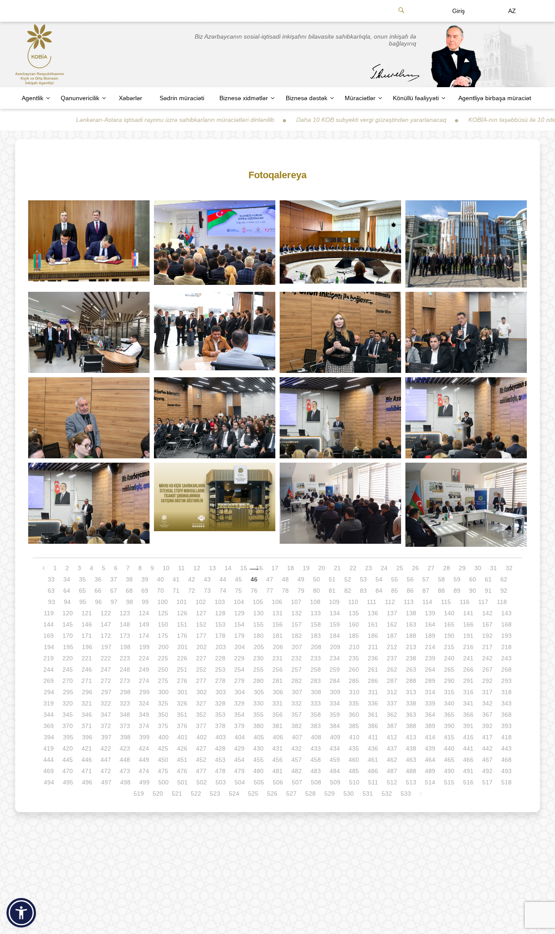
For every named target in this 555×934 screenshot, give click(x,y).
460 (354, 759)
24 (384, 568)
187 (392, 635)
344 (48, 714)
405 (259, 737)
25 (399, 568)
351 (182, 714)
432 (296, 748)
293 (506, 680)
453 (220, 759)
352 (201, 714)
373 (125, 725)
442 (487, 748)
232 (296, 658)
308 (316, 692)
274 (144, 680)
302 (201, 692)
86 (410, 590)
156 (277, 624)
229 (239, 658)
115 (446, 601)
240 (449, 658)
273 (125, 680)
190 (449, 635)
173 (125, 635)
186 (373, 635)
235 (354, 658)
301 (182, 692)
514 (430, 782)
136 (373, 613)
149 (144, 624)
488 (411, 770)
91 (488, 590)
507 (297, 782)
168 (506, 624)
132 (296, 613)
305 (259, 692)
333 (315, 703)
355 (258, 714)
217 (487, 646)
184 (335, 635)
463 (411, 759)
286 (373, 680)
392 (487, 725)
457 (296, 759)
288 (411, 680)
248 (125, 669)
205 (259, 646)
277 (201, 680)
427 (201, 748)
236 (373, 658)
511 (373, 782)
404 (240, 737)
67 (113, 590)
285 (354, 680)
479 (239, 770)
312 (392, 692)
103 (220, 601)
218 (506, 646)
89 (457, 590)
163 (411, 624)
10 (166, 568)
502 (201, 782)
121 (87, 613)
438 (411, 748)
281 (277, 680)
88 (441, 590)
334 (335, 703)
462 (392, 759)
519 (139, 793)
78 (285, 590)
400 (163, 737)
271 (87, 680)
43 (207, 579)
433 (315, 748)
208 (316, 646)
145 (67, 624)
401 (182, 737)
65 (82, 590)
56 (410, 579)
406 (278, 737)
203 (220, 646)
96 (98, 601)
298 (125, 692)
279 (239, 680)
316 (468, 692)
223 (125, 658)
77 (269, 590)
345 (67, 714)
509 (335, 782)
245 (67, 669)
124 (144, 613)
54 (378, 579)
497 (106, 782)
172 (106, 635)
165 (449, 624)
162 (392, 624)
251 (182, 669)
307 (297, 692)
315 (449, 692)
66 (98, 590)
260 (354, 669)
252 (201, 669)
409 (335, 737)
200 (163, 646)
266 (468, 669)
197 (106, 646)
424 (144, 748)
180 (258, 635)
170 (67, 635)
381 (277, 725)
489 (430, 770)
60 (472, 579)
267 (487, 669)
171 (87, 635)
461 (373, 759)
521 (177, 793)
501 (182, 782)
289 (430, 680)
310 (354, 692)
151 (182, 624)
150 (163, 624)
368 (506, 714)
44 (222, 579)
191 (468, 635)
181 (277, 635)
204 (240, 646)
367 (487, 714)
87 (425, 590)
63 (51, 590)
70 (160, 590)
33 (51, 579)
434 (335, 748)
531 (367, 793)
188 (411, 635)
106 (277, 601)
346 (87, 714)
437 (392, 748)
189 (430, 635)
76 (254, 590)
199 (144, 646)
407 (297, 737)
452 (201, 759)
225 (163, 658)
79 (300, 590)
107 (296, 601)
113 (409, 601)
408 (316, 737)
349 (144, 714)
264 (430, 669)
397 (106, 737)
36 (98, 579)
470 (67, 770)
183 (315, 635)
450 (163, 759)
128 (220, 613)
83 (363, 590)
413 (411, 737)
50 (316, 579)
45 (238, 579)
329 (239, 703)
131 (277, 613)
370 (67, 725)
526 (272, 793)
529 (329, 793)
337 (392, 703)
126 (182, 613)
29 (462, 568)
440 (449, 748)
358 (315, 714)
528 (310, 793)
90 (472, 590)
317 (487, 692)
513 (411, 782)
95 (82, 601)
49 (300, 579)
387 (392, 725)
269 (48, 680)
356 (277, 714)
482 (296, 770)
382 (296, 725)
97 (114, 601)
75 (238, 590)
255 (258, 669)
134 (335, 613)
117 (483, 601)
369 (48, 725)
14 (228, 568)
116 (465, 601)
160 (354, 624)
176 (182, 635)
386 (373, 725)
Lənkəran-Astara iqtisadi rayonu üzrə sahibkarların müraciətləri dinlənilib (135, 119)
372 (106, 725)
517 (487, 782)
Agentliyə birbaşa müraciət (494, 98)
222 (106, 658)
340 (449, 703)
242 (487, 658)
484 (335, 770)
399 (144, 737)
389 (430, 725)
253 (220, 669)
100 (162, 601)
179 (239, 635)
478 (220, 770)
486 (373, 770)
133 (315, 613)
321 (87, 703)
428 (220, 748)
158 (315, 624)
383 (315, 725)
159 (335, 624)
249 (144, 669)
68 (129, 590)
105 (258, 601)
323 (125, 703)
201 (182, 646)
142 (487, 613)
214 (430, 646)
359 (335, 714)
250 (163, 669)
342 (487, 703)
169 (48, 635)
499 (144, 782)
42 (191, 579)
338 (411, 703)
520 (158, 793)
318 (506, 692)
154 (239, 624)
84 (378, 590)
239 (430, 658)
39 (144, 579)
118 (502, 601)
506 (278, 782)
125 (163, 613)
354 (239, 714)
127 (201, 613)
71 (176, 590)
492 (487, 770)
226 (182, 658)
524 (234, 793)
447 (106, 759)
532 (387, 793)
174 (144, 635)
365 (449, 714)
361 (373, 714)
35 (82, 579)
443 (506, 748)
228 (220, 658)
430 (258, 748)
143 (506, 613)
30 (477, 568)
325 (163, 703)
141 (468, 613)
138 (411, 613)
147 (106, 624)
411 (373, 737)
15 (243, 568)
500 (163, 782)
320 (67, 703)
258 (315, 669)
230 (258, 658)
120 (67, 613)
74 (222, 590)
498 (125, 782)
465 (449, 759)
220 (67, 658)
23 (368, 568)
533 (406, 793)
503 (220, 782)
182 (296, 635)
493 (506, 770)
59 (457, 579)
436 (373, 748)
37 (113, 579)
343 (506, 703)
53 (363, 579)
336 (373, 703)
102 (201, 601)
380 (258, 725)
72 (191, 590)
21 (337, 568)
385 (354, 725)
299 (144, 692)
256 (277, 669)
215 (449, 646)
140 (449, 613)
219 (48, 658)
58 (441, 579)
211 (373, 646)
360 (354, 714)
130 (258, 613)
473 (125, 770)
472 (106, 770)
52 (347, 579)
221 (87, 658)
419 (48, 748)
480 (258, 770)
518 (506, 782)
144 (48, 624)
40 (160, 579)
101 (181, 601)
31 (493, 568)
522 (196, 793)
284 (335, 680)
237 (392, 658)
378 (220, 725)
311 (373, 692)
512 (392, 782)
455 (258, 759)
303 (220, 692)
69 (144, 590)
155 (258, 624)
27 (431, 568)
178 (220, 635)
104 (239, 601)
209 (335, 646)
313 (411, 692)
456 (277, 759)
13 (212, 568)
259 (335, 669)
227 (201, 658)
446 (87, 759)
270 (67, 680)
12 (196, 568)
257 (296, 669)
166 (468, 624)
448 (125, 759)
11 (181, 568)
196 (87, 646)
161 (373, 624)
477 (201, 770)
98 (129, 601)
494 (49, 782)
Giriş (458, 10)
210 (354, 646)
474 (144, 770)
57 (425, 579)
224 (144, 658)
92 (503, 590)
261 (373, 669)
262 (392, 669)
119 (49, 613)
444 (48, 759)
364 (430, 714)
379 (239, 725)
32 (509, 568)
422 (106, 748)
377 (201, 725)
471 (87, 770)
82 (347, 590)
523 (215, 793)
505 (259, 782)
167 (487, 624)
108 (315, 601)
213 (411, 646)
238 (411, 658)
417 (487, 737)
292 (487, 680)
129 (239, 613)
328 (220, 703)
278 (220, 680)
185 (354, 635)
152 (201, 624)
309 (335, 692)
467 (487, 759)
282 (296, 680)
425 (163, 748)
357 (296, 714)
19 (306, 568)
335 (354, 703)
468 (506, 759)
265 (449, 669)
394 (49, 737)
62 (503, 579)
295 (68, 692)
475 (163, 770)
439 (430, 748)
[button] (21, 912)
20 (321, 568)
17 (274, 568)
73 (207, 590)
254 (239, 669)
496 (87, 782)
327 (201, 703)
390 (449, 725)
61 (488, 579)
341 (468, 703)
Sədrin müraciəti (182, 98)
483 (315, 770)
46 (254, 579)
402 (201, 737)
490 (449, 770)
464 (430, 759)
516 (468, 782)
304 (240, 692)
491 (468, 770)
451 (182, 759)
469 (48, 770)
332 (296, 703)
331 (277, 703)
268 (506, 669)
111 (371, 601)
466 (468, 759)
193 (506, 635)
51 (332, 579)
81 (332, 590)
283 (315, 680)
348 (125, 714)
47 (269, 579)
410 (354, 737)
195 (68, 646)
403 (220, 737)
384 (335, 725)
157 (296, 624)
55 (394, 579)
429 (239, 748)
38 (129, 579)
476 (182, 770)
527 (291, 793)
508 (316, 782)
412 (392, 737)
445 (67, 759)
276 (182, 680)
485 (354, 770)
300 (163, 692)
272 (106, 680)
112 (390, 601)
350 (163, 714)
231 (277, 658)
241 (468, 658)
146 (87, 624)
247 (106, 669)
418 (506, 737)
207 (297, 646)
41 (176, 579)
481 (277, 770)
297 (106, 692)
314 (430, 692)
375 (163, 725)
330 (258, 703)
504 (240, 782)
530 (348, 793)
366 (468, 714)
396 (87, 737)
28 (446, 568)
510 (354, 782)
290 (449, 680)
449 (144, 759)
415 (449, 737)
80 (316, 590)
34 (66, 579)
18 (290, 568)
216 (468, 646)
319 (48, 703)
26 (415, 568)
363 (411, 714)
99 (145, 601)
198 (125, 646)
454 (239, 759)
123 (125, 613)
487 (392, 770)
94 (67, 601)
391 (468, 725)
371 (87, 725)
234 (335, 658)
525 (253, 793)
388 (411, 725)
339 (430, 703)
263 (411, 669)
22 (352, 568)
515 (449, 782)
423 (125, 748)
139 (430, 613)
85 (394, 590)
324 (144, 703)
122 (106, 613)
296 (87, 692)
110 (353, 601)
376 (182, 725)
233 (315, 658)
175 (163, 635)
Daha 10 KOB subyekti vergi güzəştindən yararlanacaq (332, 119)
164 (430, 624)
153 (220, 624)
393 (506, 725)
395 (68, 737)
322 (106, 703)
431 (277, 748)
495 (68, 782)
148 (125, 624)
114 (427, 601)
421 (87, 748)
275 (163, 680)
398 (125, 737)
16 (259, 568)
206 (278, 646)
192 (487, 635)
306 (278, 692)
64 (66, 590)
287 (392, 680)
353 (220, 714)
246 (87, 669)
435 (354, 748)
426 (182, 748)
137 (392, 613)
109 (334, 601)
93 (51, 601)
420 (67, 748)
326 (182, 703)
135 (354, 613)
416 (468, 737)
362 (392, 714)
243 (506, 658)
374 (144, 725)
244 (48, 669)
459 (335, 759)
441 (468, 748)
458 (315, 759)
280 (258, 680)
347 (106, 714)
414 (430, 737)
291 (468, 680)
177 (201, 635)
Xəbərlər (130, 98)
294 (49, 692)
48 (285, 579)
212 (392, 646)
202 (201, 646)
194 (49, 646)
